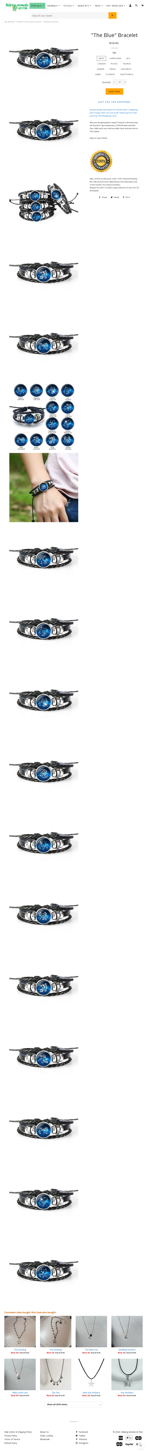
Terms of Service (12, 1439)
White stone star (20, 1392)
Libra (98, 74)
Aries (102, 58)
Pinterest (82, 1439)
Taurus (127, 63)
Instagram (83, 1443)
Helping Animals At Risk (132, 1432)
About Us (44, 1432)
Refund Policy (10, 1443)
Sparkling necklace (127, 1349)
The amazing (20, 1349)
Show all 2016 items (74, 1404)
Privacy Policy (10, 1435)
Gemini (101, 69)
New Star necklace (91, 1392)
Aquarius (126, 69)
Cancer (102, 63)
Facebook (83, 1432)
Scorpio (110, 74)
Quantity (106, 82)
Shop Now (114, 91)
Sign (114, 52)
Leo (128, 58)
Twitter (81, 1435)
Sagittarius (127, 74)
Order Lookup (46, 1435)
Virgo (112, 69)
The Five (56, 1392)
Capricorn (115, 58)
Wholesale (45, 1439)
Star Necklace (127, 1392)
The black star (91, 1349)
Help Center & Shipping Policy (18, 1432)
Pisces (114, 63)
